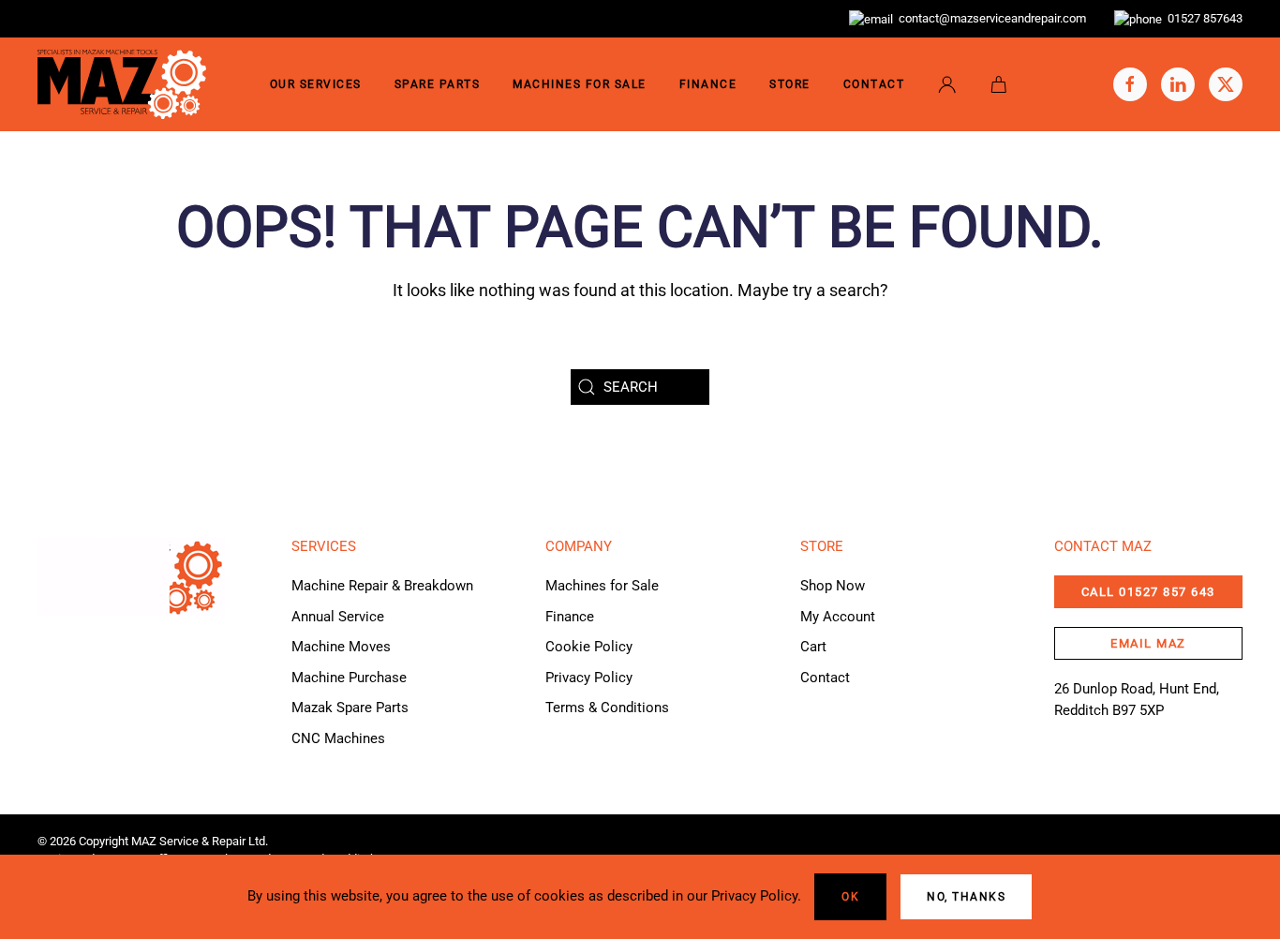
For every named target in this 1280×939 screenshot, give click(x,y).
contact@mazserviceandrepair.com (989, 18)
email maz (1148, 643)
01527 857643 (1202, 18)
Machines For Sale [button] (580, 84)
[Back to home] (121, 84)
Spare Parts (437, 84)
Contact (874, 84)
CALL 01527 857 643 (1148, 592)
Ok (850, 896)
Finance (708, 84)
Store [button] (790, 84)
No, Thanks (966, 896)
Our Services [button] (316, 84)
